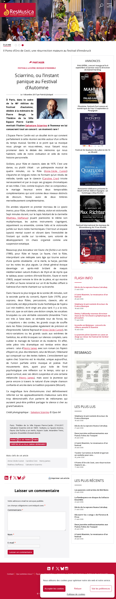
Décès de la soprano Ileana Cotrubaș (91, 287)
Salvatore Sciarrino (36, 125)
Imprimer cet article (60, 478)
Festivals (22, 68)
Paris (35, 439)
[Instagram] (67, 568)
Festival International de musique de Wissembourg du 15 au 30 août (92, 226)
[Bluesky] (19, 478)
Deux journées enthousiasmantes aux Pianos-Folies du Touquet (91, 525)
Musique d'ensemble (46, 68)
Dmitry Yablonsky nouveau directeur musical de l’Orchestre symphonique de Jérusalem (92, 316)
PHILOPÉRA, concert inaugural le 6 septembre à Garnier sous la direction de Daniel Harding (93, 67)
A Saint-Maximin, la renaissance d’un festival (91, 296)
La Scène (32, 68)
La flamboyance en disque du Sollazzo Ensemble (92, 498)
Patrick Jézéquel (46, 94)
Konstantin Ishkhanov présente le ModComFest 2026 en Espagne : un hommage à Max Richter (93, 191)
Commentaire (15, 510)
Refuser (77, 588)
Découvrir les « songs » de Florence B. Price (91, 515)
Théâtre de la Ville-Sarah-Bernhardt (28, 444)
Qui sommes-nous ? (24, 574)
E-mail (12, 543)
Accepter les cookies (54, 588)
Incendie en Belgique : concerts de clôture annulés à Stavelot (90, 326)
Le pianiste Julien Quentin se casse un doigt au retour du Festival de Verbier (92, 336)
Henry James (30, 348)
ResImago (83, 352)
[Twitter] (15, 478)
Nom (11, 534)
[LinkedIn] (6, 478)
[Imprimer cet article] (50, 478)
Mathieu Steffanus (17, 217)
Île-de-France (25, 439)
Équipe (39, 574)
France (13, 439)
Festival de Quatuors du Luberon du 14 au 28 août (92, 151)
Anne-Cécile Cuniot (56, 171)
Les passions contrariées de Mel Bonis (91, 490)
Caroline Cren (50, 178)
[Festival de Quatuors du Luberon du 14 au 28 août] (93, 170)
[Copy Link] (23, 478)
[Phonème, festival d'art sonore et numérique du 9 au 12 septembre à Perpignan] (93, 130)
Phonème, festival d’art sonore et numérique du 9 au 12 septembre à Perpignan (92, 108)
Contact (10, 574)
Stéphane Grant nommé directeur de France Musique (91, 305)
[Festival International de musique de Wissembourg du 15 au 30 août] (93, 247)
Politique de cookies (76, 594)
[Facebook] (10, 478)
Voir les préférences (101, 588)
